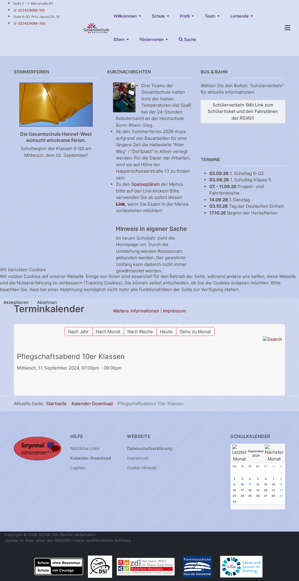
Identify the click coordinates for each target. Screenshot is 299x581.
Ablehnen (47, 302)
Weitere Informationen (136, 311)
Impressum (174, 311)
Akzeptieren (16, 302)
